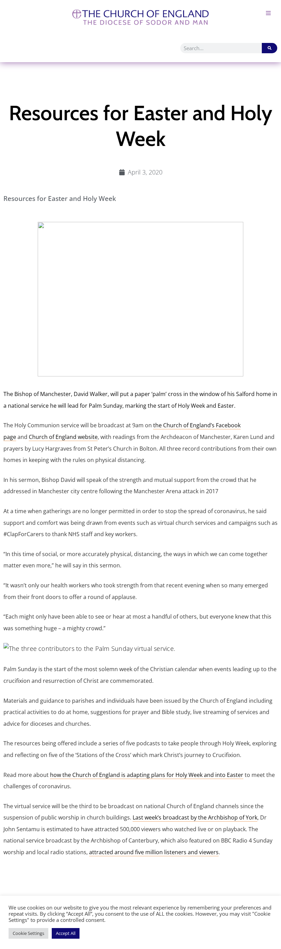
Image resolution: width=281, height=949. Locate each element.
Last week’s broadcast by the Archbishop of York (195, 817)
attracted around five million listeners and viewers (154, 852)
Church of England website (63, 437)
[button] (268, 13)
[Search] (269, 48)
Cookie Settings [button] (28, 933)
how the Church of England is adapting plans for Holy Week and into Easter (146, 775)
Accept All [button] (65, 933)
